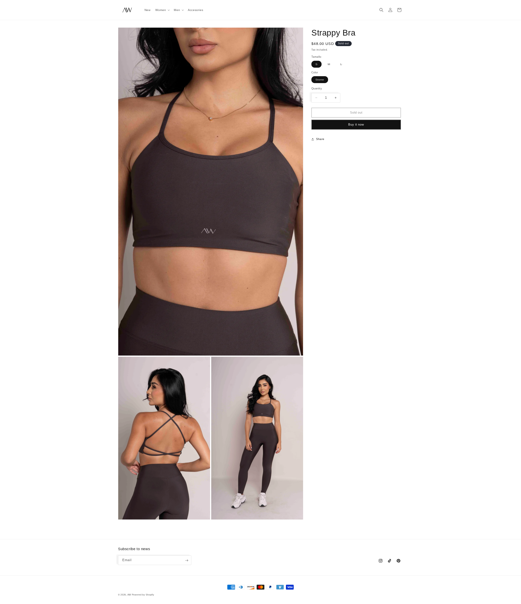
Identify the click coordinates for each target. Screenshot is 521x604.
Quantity (316, 88)
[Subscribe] (186, 560)
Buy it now (356, 124)
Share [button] (320, 139)
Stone (321, 80)
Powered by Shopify (143, 594)
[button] (162, 10)
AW (129, 594)
